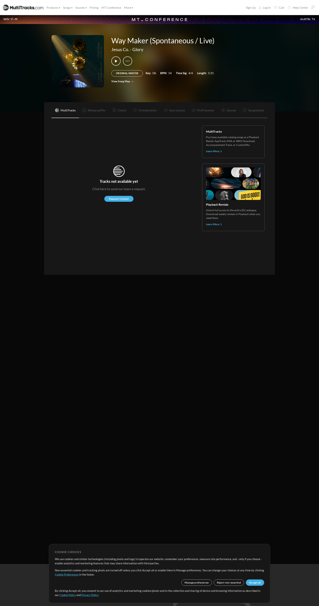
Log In (267, 7)
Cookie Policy (67, 595)
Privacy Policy (89, 595)
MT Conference (111, 7)
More (127, 7)
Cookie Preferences (67, 574)
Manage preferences (197, 582)
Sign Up (251, 7)
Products (52, 7)
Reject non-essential (229, 582)
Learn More (213, 151)
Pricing (94, 7)
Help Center (300, 7)
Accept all (255, 582)
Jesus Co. (120, 49)
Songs (67, 7)
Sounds (80, 7)
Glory (137, 49)
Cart (281, 7)
